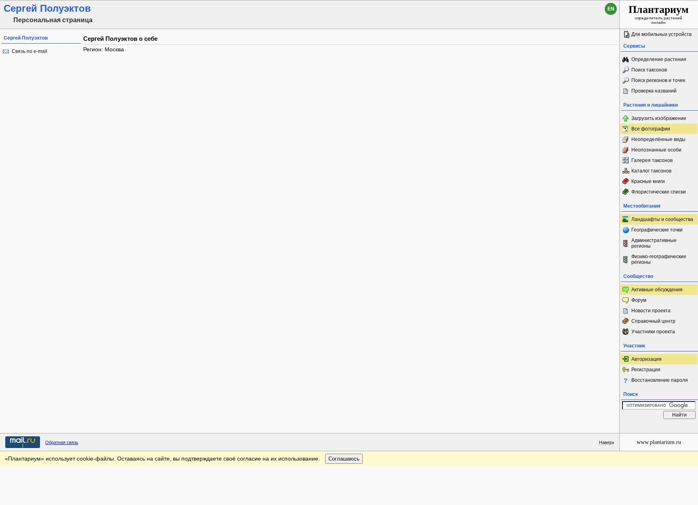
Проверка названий (654, 91)
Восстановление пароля (659, 380)
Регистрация (645, 369)
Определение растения (658, 59)
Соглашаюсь (344, 459)
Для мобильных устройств (661, 34)
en (611, 9)
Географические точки (657, 230)
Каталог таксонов (651, 171)
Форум (638, 300)
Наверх (606, 442)
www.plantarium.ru (659, 442)
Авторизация (646, 359)
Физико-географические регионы (658, 259)
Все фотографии (650, 129)
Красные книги (648, 181)
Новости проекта (651, 311)
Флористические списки (658, 192)
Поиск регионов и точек (658, 80)
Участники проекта (653, 332)
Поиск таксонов (649, 70)
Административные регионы (654, 243)
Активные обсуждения (657, 289)
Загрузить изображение (658, 118)
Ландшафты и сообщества (662, 219)
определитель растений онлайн (659, 14)
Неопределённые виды (658, 139)
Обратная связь (61, 442)
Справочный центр (653, 321)
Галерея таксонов (652, 160)
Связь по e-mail (29, 51)
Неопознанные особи (656, 150)
